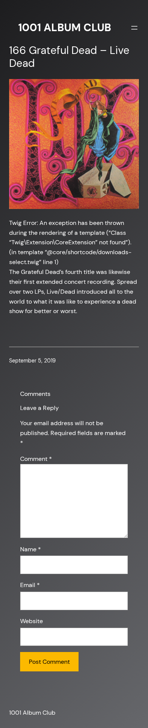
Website (31, 621)
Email (30, 585)
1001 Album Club (64, 28)
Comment (36, 459)
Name (30, 549)
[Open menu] (134, 27)
